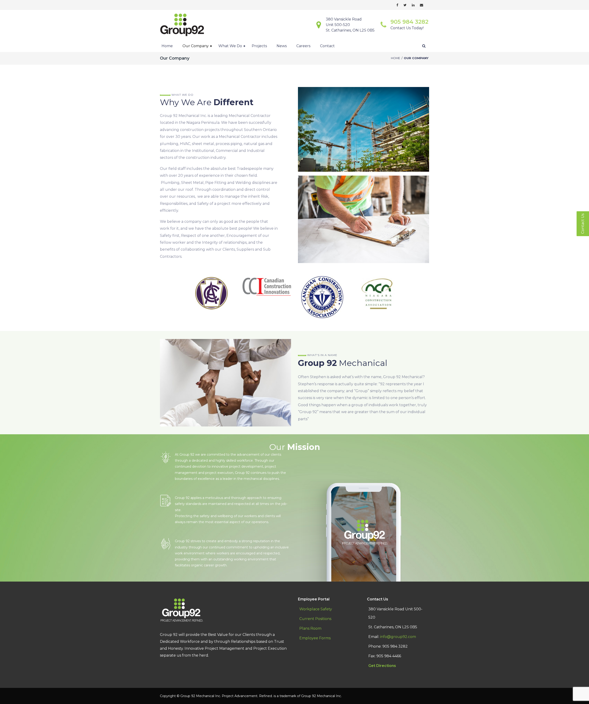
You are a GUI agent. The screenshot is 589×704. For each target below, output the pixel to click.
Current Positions (315, 619)
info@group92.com (398, 636)
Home (395, 58)
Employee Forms (315, 638)
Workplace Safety (315, 609)
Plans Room (310, 628)
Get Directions (382, 665)
